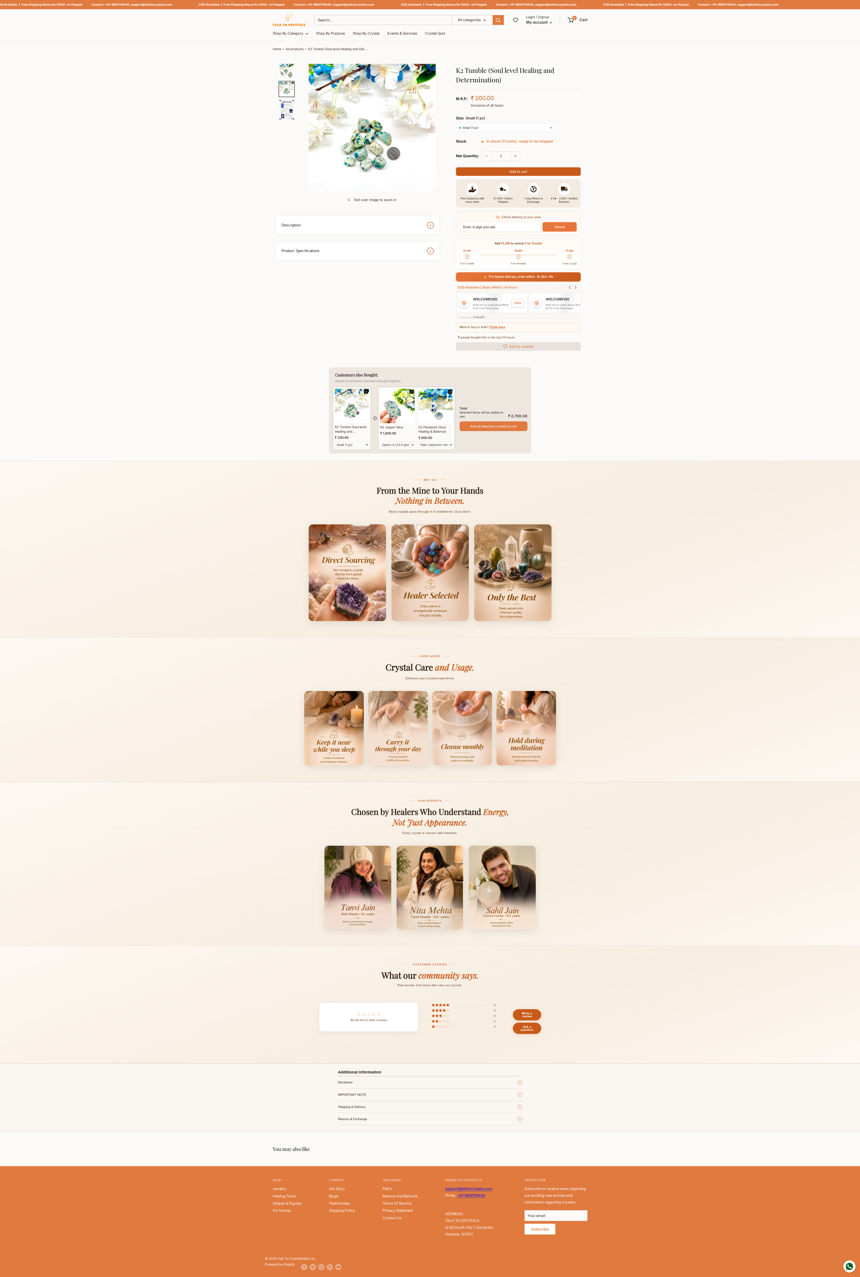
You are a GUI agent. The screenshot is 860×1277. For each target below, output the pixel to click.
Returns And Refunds (400, 1196)
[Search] (498, 20)
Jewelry (279, 1188)
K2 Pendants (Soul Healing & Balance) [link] (432, 429)
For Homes (282, 1210)
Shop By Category (288, 33)
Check (560, 227)
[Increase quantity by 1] (515, 156)
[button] (577, 20)
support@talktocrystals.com (151, 4)
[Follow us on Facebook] (304, 1267)
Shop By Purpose (330, 33)
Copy (517, 302)
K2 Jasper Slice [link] (391, 427)
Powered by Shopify (280, 1264)
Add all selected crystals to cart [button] (493, 426)
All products (295, 49)
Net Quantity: (467, 156)
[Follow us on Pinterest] (330, 1267)
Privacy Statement (398, 1210)
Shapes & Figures (287, 1203)
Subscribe (540, 1229)
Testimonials (339, 1203)
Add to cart (518, 172)
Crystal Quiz (435, 33)
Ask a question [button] (526, 1028)
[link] (352, 406)
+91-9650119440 (117, 4)
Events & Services (402, 33)
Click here (497, 327)
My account (537, 22)
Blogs (333, 1196)
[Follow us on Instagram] (321, 1267)
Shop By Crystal (366, 33)
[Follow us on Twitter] (313, 1267)
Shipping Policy (342, 1210)
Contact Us (392, 1218)
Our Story (337, 1188)
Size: (470, 118)
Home (277, 49)
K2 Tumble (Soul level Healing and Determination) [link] (350, 429)
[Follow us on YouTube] (338, 1267)
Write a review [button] (527, 1015)
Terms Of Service (397, 1203)
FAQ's (387, 1188)
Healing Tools (284, 1196)
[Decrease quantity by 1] (486, 156)
